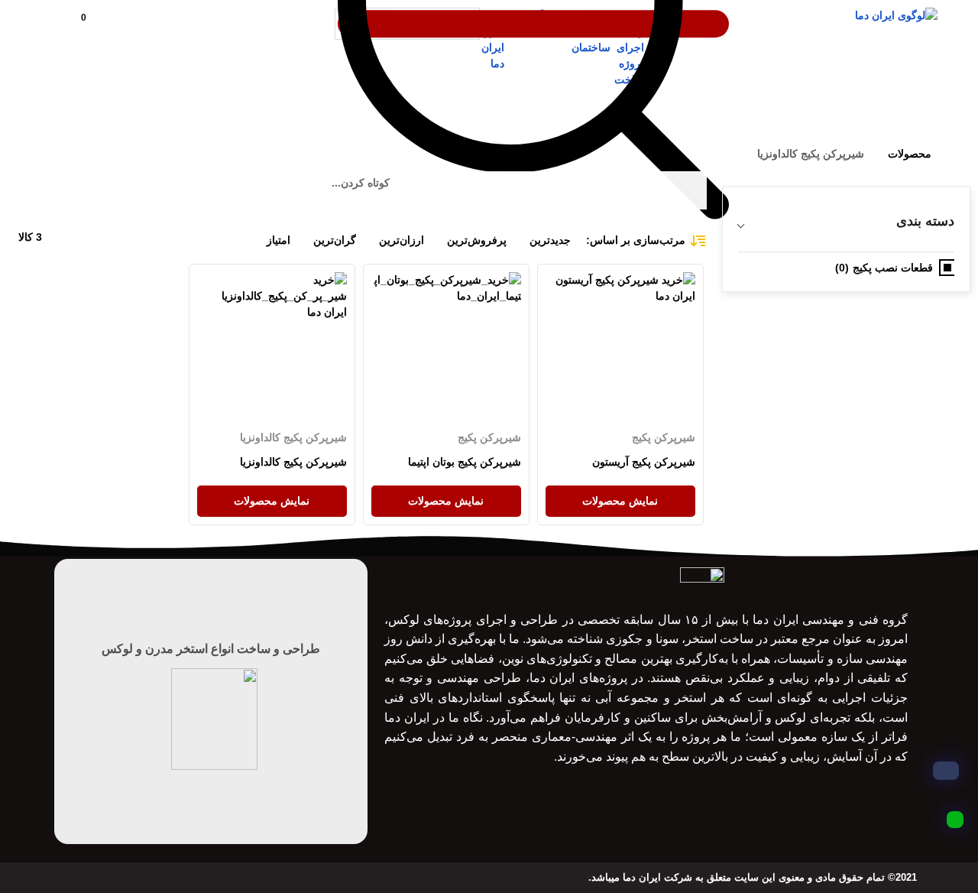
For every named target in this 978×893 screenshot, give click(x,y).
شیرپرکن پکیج (663, 437)
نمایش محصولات (620, 501)
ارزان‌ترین (401, 240)
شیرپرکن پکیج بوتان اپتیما (464, 462)
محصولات (909, 154)
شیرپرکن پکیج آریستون (643, 462)
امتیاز (278, 240)
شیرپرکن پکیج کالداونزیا (293, 437)
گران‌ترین (334, 240)
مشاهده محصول (658, 280)
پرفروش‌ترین (477, 240)
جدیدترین (550, 240)
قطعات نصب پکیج (893, 267)
